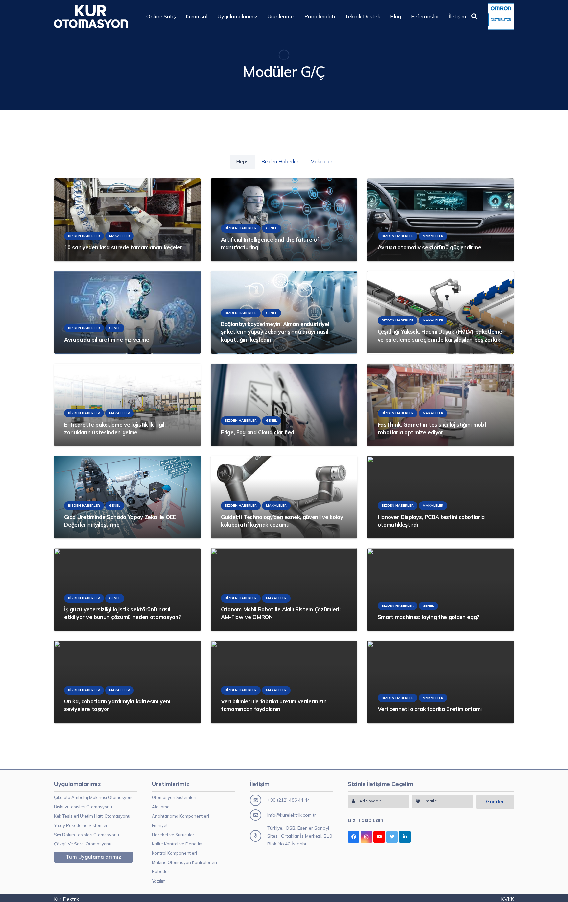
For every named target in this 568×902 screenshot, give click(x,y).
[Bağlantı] (91, 16)
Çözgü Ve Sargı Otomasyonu (82, 843)
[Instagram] (366, 837)
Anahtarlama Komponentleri (180, 816)
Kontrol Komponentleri (174, 853)
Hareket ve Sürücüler (173, 834)
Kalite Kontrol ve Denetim (177, 843)
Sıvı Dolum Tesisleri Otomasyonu (86, 834)
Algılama (161, 806)
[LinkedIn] (405, 837)
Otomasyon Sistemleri (174, 797)
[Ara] (474, 16)
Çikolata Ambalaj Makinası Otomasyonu (94, 797)
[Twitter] (392, 837)
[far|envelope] (258, 815)
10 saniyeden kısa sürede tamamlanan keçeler (123, 247)
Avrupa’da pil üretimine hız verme (106, 339)
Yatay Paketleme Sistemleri (81, 825)
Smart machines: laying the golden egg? (428, 616)
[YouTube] (379, 837)
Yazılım (159, 881)
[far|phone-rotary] (258, 800)
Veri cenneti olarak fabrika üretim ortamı (430, 709)
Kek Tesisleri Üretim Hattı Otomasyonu (92, 816)
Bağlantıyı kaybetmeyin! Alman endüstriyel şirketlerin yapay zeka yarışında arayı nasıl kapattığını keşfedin (275, 332)
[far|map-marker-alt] (258, 836)
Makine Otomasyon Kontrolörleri (184, 862)
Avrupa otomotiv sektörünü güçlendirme (429, 247)
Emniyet (160, 825)
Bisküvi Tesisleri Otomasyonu (83, 806)
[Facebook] (353, 837)
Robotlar (160, 871)
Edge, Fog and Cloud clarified (257, 432)
